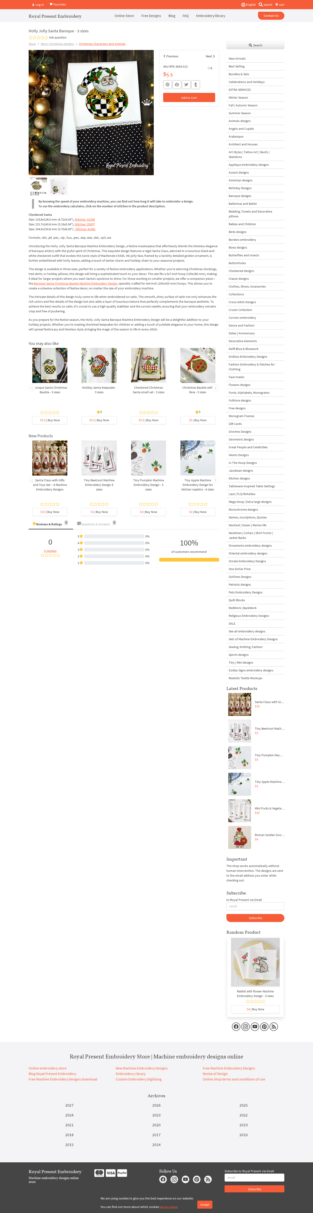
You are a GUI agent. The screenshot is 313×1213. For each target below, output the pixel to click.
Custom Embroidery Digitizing (139, 1079)
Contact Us (271, 16)
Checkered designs (241, 271)
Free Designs (151, 15)
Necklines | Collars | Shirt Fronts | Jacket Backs (251, 535)
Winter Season (238, 97)
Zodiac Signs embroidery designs (251, 670)
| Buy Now (50, 420)
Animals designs (240, 121)
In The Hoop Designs (243, 463)
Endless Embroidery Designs (248, 356)
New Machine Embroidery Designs (142, 1068)
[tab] (51, 524)
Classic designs (239, 279)
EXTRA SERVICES (240, 90)
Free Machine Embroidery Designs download (63, 1079)
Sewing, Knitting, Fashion (246, 647)
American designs (241, 180)
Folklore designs (240, 400)
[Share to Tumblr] (195, 84)
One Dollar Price (240, 569)
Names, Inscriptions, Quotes (248, 517)
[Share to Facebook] (177, 84)
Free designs (237, 408)
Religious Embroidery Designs (249, 616)
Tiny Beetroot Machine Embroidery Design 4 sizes (99, 484)
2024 (69, 1115)
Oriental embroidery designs (248, 553)
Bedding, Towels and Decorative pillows (250, 213)
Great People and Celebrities (248, 447)
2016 (243, 1134)
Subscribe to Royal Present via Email (249, 1171)
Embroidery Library (131, 1073)
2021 (69, 1124)
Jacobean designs (241, 470)
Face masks (236, 377)
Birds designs (238, 232)
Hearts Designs (239, 455)
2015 (69, 1144)
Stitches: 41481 (85, 229)
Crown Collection (240, 310)
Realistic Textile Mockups (245, 678)
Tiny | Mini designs (241, 662)
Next (209, 56)
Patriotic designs (240, 584)
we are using (168, 1207)
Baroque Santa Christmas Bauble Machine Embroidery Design (75, 283)
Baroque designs (240, 196)
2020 (156, 1124)
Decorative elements (243, 341)
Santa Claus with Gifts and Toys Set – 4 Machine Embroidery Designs (50, 484)
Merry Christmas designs (57, 44)
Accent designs (239, 172)
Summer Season (240, 113)
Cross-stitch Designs (242, 302)
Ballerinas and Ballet (243, 204)
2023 (156, 1115)
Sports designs (239, 655)
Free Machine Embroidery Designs (229, 1068)
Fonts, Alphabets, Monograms (249, 392)
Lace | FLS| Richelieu (242, 494)
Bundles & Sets (239, 74)
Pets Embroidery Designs (246, 592)
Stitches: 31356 (85, 219)
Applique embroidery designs (249, 165)
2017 (156, 1134)
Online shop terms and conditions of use (234, 1079)
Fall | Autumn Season (243, 105)
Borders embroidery (242, 240)
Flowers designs (239, 385)
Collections (236, 294)
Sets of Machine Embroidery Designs (253, 639)
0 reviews (50, 551)
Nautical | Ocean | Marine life (247, 525)
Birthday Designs (240, 188)
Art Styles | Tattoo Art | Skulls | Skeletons (249, 154)
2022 (243, 1115)
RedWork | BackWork (243, 608)
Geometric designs (241, 439)
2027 (69, 1105)
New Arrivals (237, 58)
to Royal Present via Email (244, 900)
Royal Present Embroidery (55, 16)
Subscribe (255, 918)
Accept (204, 1204)
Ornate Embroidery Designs (247, 561)
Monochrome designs (243, 509)
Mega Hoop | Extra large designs (250, 502)
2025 (243, 1105)
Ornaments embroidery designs (250, 545)
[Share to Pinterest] (167, 84)
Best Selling (236, 66)
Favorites (59, 4)
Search (257, 45)
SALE (232, 623)
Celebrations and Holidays (247, 82)
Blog (171, 15)
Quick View (50, 368)
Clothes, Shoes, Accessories (247, 286)
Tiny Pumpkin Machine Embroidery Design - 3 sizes (148, 484)
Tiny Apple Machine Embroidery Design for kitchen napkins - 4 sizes (197, 484)
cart (281, 5)
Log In (39, 5)
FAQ (186, 15)
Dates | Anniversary (242, 333)
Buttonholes (237, 263)
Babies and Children (242, 224)
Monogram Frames (241, 416)
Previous (172, 56)
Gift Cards (235, 424)
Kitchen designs (239, 478)
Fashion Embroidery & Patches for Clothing (252, 366)
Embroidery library (210, 15)
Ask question (58, 37)
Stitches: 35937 (85, 224)
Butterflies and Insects (244, 255)
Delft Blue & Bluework (243, 349)
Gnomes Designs (240, 431)
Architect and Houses (243, 144)
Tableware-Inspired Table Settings (252, 486)
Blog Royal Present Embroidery (52, 1073)
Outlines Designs (240, 577)
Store (32, 44)
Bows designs (238, 247)
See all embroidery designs (247, 631)
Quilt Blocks (237, 600)
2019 (243, 1124)
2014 (156, 1144)
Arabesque (236, 136)
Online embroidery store (47, 1068)
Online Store (124, 15)
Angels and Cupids (241, 129)
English (250, 5)
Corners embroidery (242, 318)
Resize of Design (215, 1073)
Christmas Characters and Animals (102, 44)
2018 (69, 1134)
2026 (156, 1105)
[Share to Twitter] (186, 84)
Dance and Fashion (242, 325)
